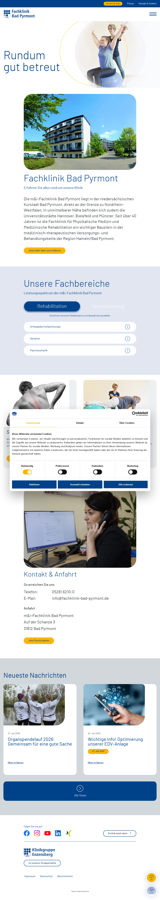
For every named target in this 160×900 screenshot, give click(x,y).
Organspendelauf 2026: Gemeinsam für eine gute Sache (40, 741)
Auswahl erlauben (80, 484)
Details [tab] (80, 422)
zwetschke (85, 891)
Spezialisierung (108, 306)
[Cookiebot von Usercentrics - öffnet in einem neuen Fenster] (134, 413)
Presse (130, 3)
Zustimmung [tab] (33, 422)
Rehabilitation (52, 306)
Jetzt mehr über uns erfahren (44, 250)
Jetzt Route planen (38, 640)
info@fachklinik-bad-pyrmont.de (80, 598)
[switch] (62, 471)
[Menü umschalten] (153, 14)
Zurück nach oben (117, 833)
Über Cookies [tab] (126, 422)
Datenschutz (46, 876)
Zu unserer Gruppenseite (42, 863)
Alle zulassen (125, 484)
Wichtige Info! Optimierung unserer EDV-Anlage (115, 741)
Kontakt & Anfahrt (148, 3)
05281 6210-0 (63, 592)
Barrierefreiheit (65, 876)
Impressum (29, 876)
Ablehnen (34, 484)
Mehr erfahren (15, 762)
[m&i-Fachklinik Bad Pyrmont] (19, 18)
